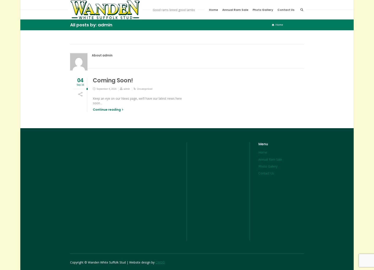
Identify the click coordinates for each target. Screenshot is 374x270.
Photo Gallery (263, 10)
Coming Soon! (113, 80)
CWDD (160, 262)
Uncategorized (144, 89)
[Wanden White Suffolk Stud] (105, 9)
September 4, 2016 (106, 89)
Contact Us (285, 10)
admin (127, 89)
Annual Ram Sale (235, 10)
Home (213, 10)
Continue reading (107, 109)
